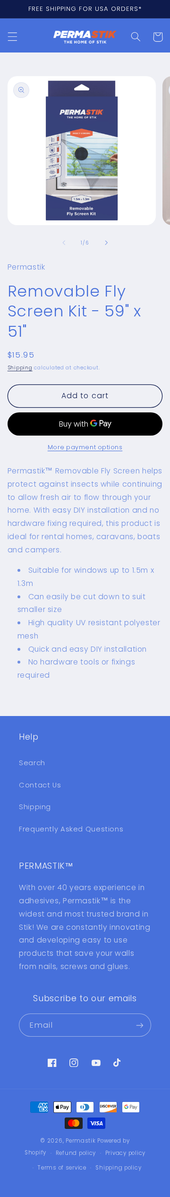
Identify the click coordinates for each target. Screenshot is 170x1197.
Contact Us (40, 785)
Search (32, 763)
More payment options (85, 447)
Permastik (81, 1141)
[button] (12, 37)
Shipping (20, 367)
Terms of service (62, 1167)
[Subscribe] (140, 1025)
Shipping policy (118, 1167)
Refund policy (76, 1153)
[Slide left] (63, 242)
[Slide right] (106, 242)
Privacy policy (125, 1153)
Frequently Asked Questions (71, 829)
